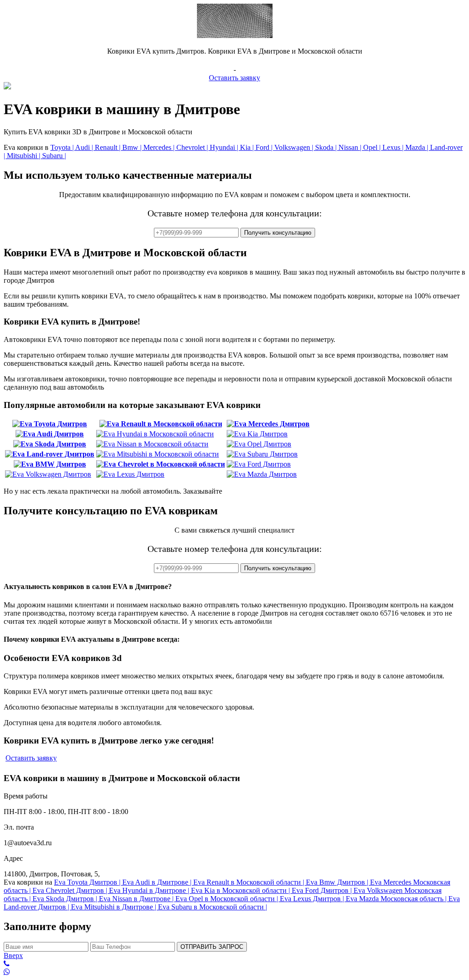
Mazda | (417, 147)
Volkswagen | (294, 147)
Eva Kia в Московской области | (241, 890)
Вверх (13, 955)
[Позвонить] (234, 964)
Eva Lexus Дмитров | (313, 899)
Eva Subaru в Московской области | (212, 907)
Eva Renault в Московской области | (249, 882)
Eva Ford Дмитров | (323, 890)
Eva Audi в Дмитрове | (157, 882)
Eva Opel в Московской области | (227, 899)
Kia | (248, 147)
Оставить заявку (234, 78)
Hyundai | (225, 147)
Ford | (265, 147)
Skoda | (326, 147)
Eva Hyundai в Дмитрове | (150, 890)
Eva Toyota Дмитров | (88, 882)
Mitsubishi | (24, 156)
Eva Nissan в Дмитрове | (137, 899)
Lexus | (393, 147)
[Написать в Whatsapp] (234, 972)
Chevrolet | (193, 147)
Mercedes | (159, 147)
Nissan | (350, 147)
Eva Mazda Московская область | (397, 899)
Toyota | (62, 147)
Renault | (108, 147)
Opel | (372, 147)
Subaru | (54, 156)
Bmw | (132, 147)
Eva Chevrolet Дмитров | (71, 890)
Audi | (85, 147)
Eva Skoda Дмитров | (66, 899)
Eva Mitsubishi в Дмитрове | (114, 907)
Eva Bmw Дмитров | (338, 882)
